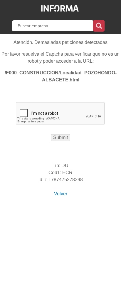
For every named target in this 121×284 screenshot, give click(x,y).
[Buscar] (99, 25)
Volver (60, 193)
